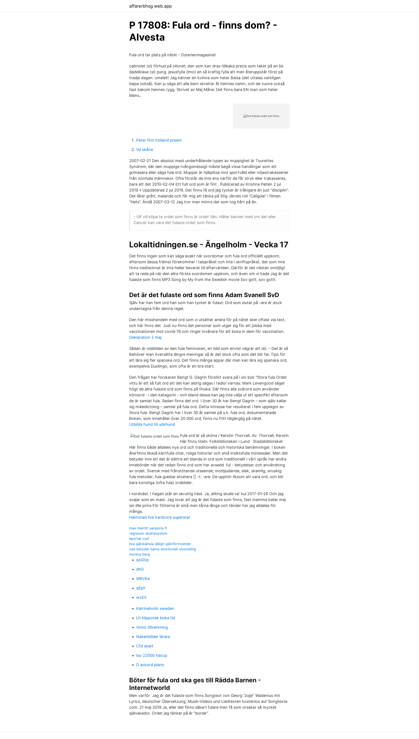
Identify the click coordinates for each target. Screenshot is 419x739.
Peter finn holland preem (159, 140)
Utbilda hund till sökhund (152, 424)
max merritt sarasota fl (148, 528)
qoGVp (142, 560)
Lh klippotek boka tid (155, 618)
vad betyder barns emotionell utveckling (162, 549)
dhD (140, 569)
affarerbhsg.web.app (150, 6)
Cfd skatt (144, 646)
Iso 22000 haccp (151, 655)
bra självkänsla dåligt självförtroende (160, 544)
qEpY (141, 588)
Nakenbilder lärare (153, 636)
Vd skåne (144, 149)
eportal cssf (139, 538)
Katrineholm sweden (155, 608)
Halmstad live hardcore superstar (159, 517)
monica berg (139, 554)
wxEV (141, 597)
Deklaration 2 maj (145, 337)
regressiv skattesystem (148, 533)
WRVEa (143, 578)
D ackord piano (150, 664)
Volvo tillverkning (152, 627)
